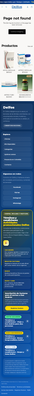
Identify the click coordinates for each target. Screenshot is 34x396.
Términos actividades (23, 387)
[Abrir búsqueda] (6, 7)
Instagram (17, 198)
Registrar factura (17, 308)
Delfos (8, 107)
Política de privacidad (8, 387)
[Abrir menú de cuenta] (28, 7)
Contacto (7, 165)
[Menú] (2, 7)
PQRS (29, 390)
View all (30, 46)
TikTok (17, 192)
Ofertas (7, 139)
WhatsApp (17, 203)
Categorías (8, 149)
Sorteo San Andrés (7, 390)
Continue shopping (17, 32)
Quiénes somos (10, 154)
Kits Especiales (9, 144)
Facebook (17, 187)
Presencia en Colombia (12, 159)
